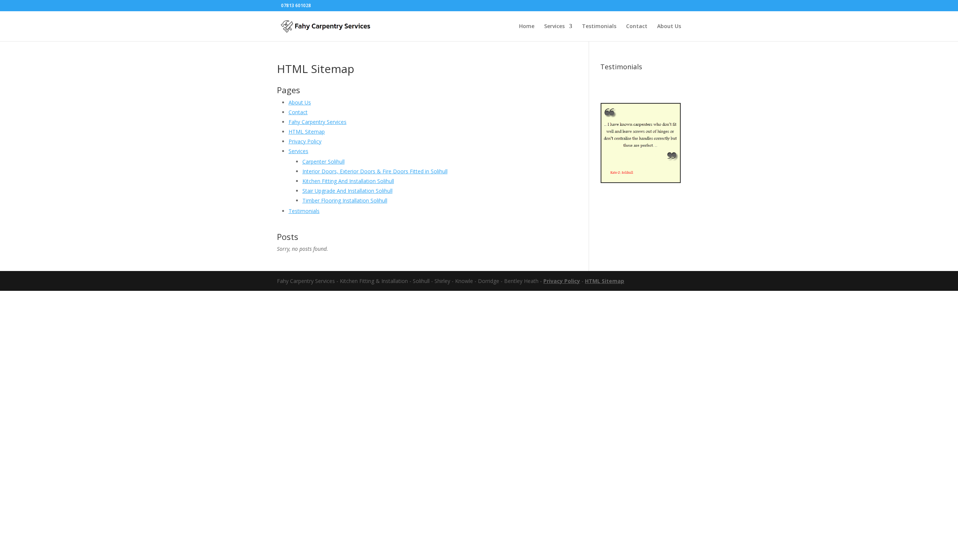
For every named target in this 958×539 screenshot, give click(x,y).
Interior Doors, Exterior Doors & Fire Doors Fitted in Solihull (375, 171)
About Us (669, 27)
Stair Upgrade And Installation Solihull (347, 190)
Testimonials (599, 27)
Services (554, 27)
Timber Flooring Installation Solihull (344, 200)
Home (526, 27)
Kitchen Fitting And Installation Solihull (348, 181)
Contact (636, 27)
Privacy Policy (305, 141)
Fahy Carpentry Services (318, 121)
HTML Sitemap (307, 131)
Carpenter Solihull (323, 161)
